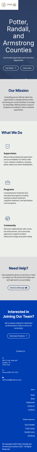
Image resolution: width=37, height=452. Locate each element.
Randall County (30, 432)
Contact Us (18, 351)
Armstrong (31, 436)
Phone (4, 372)
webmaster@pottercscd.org (11, 380)
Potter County (30, 428)
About (33, 398)
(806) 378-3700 (12, 372)
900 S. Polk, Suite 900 (9, 360)
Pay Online (9, 68)
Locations (31, 409)
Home (33, 395)
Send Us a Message (17, 288)
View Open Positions (17, 336)
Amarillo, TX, (6, 362)
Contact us (31, 406)
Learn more (27, 68)
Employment (30, 402)
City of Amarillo (30, 425)
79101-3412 (6, 365)
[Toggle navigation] (14, 5)
